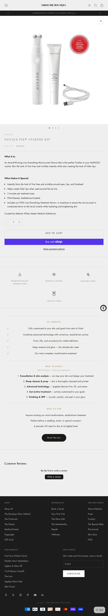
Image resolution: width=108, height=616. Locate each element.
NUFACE (8, 135)
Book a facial (57, 508)
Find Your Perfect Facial (15, 555)
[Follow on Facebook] (5, 595)
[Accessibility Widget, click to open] (103, 308)
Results (54, 529)
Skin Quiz (92, 534)
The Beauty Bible (96, 524)
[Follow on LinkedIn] (42, 595)
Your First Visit (58, 514)
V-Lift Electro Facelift (14, 571)
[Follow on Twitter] (13, 595)
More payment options (54, 249)
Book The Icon (53, 437)
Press (90, 514)
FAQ (90, 539)
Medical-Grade (11, 529)
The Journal (93, 529)
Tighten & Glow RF (13, 566)
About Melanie (95, 508)
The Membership (59, 524)
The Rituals (9, 524)
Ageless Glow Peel (13, 581)
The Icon (8, 576)
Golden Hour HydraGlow (16, 561)
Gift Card (8, 539)
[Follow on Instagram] (20, 595)
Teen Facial (9, 586)
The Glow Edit (58, 519)
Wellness (55, 534)
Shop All (8, 508)
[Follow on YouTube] (35, 595)
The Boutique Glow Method (17, 514)
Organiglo (9, 534)
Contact (91, 519)
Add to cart (54, 233)
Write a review (54, 476)
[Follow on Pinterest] (27, 595)
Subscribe (73, 573)
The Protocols (10, 519)
